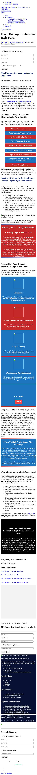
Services (7, 684)
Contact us (31, 513)
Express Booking (6, 11)
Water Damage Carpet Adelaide (17, 19)
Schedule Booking (6, 773)
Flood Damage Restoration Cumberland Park (14, 582)
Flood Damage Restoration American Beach (18, 709)
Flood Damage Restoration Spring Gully (17, 712)
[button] (18, 402)
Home (6, 16)
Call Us (18, 402)
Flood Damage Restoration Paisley (15, 711)
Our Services (8, 17)
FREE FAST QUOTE (11, 4)
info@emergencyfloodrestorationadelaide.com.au (15, 7)
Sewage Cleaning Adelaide (16, 22)
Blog (6, 24)
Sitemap (7, 685)
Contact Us (8, 26)
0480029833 (8, 2)
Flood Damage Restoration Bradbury (12, 571)
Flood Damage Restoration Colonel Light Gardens (16, 578)
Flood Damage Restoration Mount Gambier (18, 707)
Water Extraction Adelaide (16, 21)
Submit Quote (5, 652)
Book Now (4, 757)
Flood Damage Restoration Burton (11, 575)
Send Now (4, 69)
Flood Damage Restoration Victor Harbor (17, 706)
